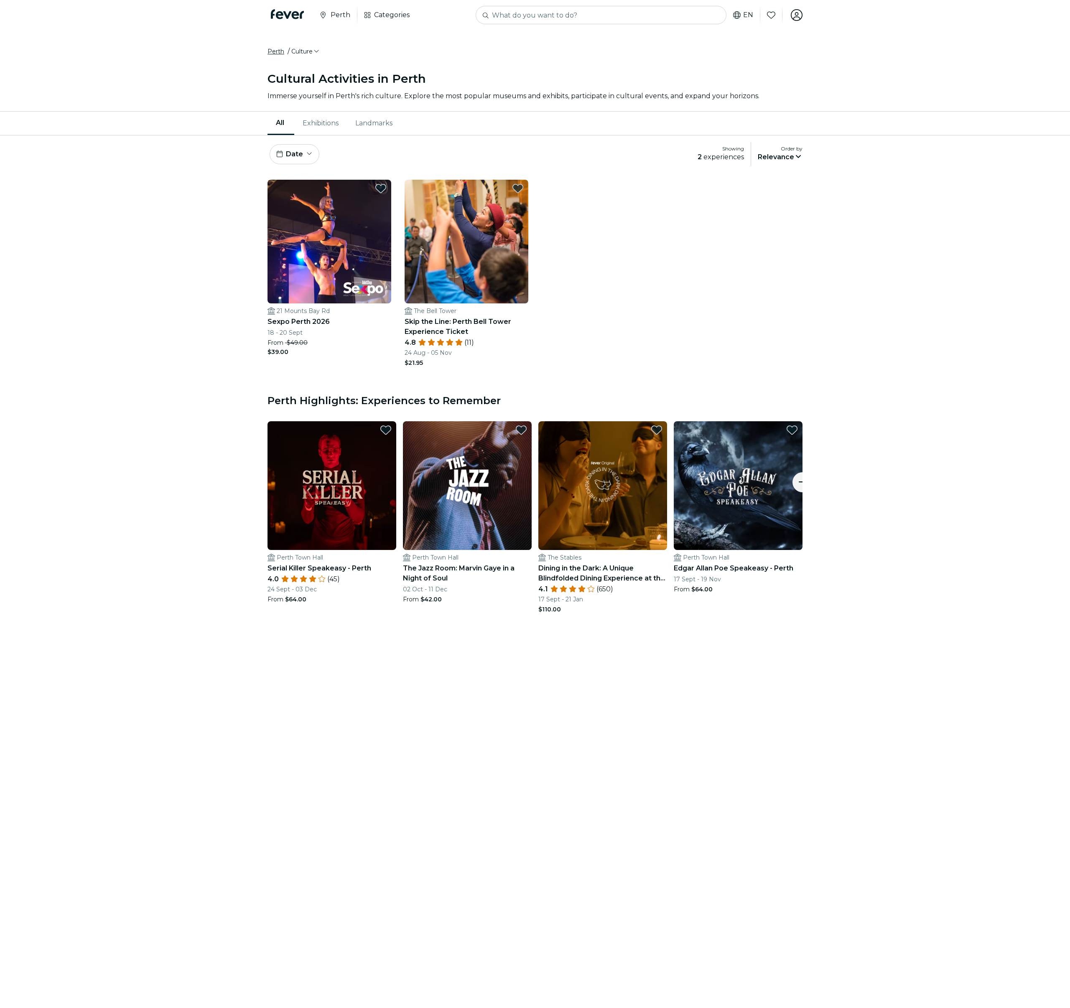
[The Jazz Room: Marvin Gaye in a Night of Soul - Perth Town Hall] (467, 485)
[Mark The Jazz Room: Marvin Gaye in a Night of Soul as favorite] (521, 430)
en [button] (748, 15)
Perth (276, 51)
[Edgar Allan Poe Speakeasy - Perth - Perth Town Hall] (738, 485)
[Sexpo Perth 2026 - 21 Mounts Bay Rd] (329, 241)
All (280, 123)
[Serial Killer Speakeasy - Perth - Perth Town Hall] (332, 485)
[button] (305, 51)
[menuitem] (281, 123)
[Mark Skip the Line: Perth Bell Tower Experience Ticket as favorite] (517, 188)
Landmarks (373, 123)
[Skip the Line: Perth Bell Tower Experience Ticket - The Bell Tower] (466, 241)
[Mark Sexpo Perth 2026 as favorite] (380, 188)
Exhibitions (321, 123)
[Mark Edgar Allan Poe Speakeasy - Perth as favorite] (792, 430)
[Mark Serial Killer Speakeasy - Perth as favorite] (385, 430)
